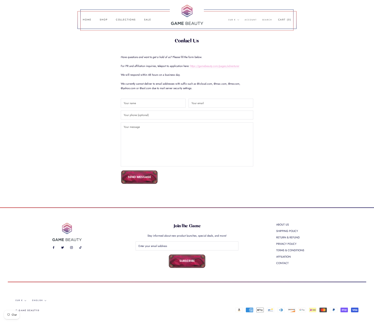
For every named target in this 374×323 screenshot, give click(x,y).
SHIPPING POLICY (287, 231)
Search (267, 19)
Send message (139, 177)
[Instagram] (71, 247)
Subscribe (187, 261)
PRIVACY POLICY (286, 244)
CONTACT (282, 263)
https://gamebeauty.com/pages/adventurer (214, 66)
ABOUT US (282, 224)
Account (251, 19)
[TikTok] (80, 247)
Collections (126, 19)
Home (87, 19)
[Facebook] (53, 247)
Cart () (284, 19)
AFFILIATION (283, 257)
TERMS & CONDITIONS (290, 250)
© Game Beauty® (28, 310)
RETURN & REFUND (288, 237)
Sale (147, 19)
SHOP (104, 19)
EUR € (232, 19)
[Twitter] (62, 247)
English (37, 300)
